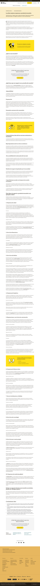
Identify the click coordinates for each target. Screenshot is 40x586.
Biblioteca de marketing (16, 5)
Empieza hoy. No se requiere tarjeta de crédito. (26, 0)
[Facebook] (18, 579)
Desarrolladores (21, 562)
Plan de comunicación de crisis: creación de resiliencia (9, 552)
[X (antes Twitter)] (20, 579)
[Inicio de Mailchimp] (3, 3)
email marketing (12, 482)
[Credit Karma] (19, 576)
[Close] (38, 584)
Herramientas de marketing (17, 532)
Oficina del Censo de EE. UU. (21, 206)
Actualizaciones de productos (5, 561)
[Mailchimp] (28, 576)
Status (3, 569)
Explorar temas (24, 5)
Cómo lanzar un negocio (27, 534)
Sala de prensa (27, 561)
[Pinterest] (26, 579)
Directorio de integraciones (13, 564)
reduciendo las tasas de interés (19, 373)
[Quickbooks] (24, 576)
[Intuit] (11, 576)
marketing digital (9, 476)
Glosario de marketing (13, 563)
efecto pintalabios (17, 258)
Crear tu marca (26, 533)
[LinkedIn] (23, 579)
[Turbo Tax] (15, 576)
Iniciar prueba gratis (20, 527)
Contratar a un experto (33, 561)
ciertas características (17, 85)
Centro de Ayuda (33, 562)
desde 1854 (13, 65)
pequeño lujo (12, 313)
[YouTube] (24, 579)
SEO (24, 481)
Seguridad (3, 568)
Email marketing (4, 562)
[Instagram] (21, 579)
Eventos (20, 563)
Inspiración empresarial (27, 532)
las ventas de (28, 302)
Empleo (26, 564)
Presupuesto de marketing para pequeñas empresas (9, 549)
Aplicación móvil (4, 570)
